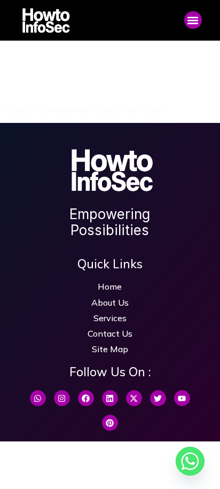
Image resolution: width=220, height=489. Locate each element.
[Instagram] (62, 398)
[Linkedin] (110, 398)
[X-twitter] (134, 398)
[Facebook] (86, 398)
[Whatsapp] (38, 398)
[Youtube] (182, 398)
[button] (193, 20)
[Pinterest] (110, 423)
